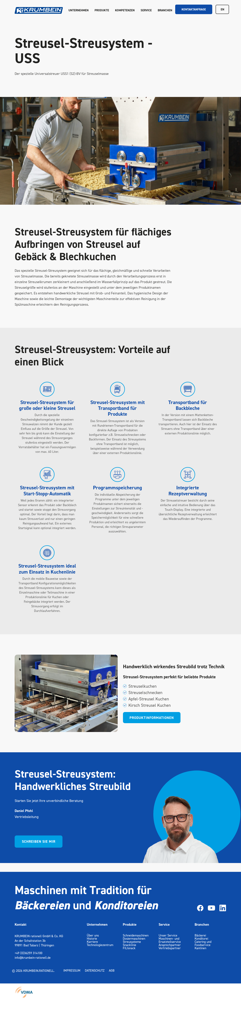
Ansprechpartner (170, 945)
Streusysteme (132, 942)
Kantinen (200, 948)
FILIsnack (129, 948)
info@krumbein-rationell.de (33, 957)
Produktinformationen (151, 717)
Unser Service (168, 935)
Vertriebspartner (170, 948)
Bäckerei (200, 935)
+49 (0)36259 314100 (28, 953)
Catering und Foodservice (203, 943)
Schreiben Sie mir (38, 841)
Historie (92, 938)
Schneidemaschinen (136, 935)
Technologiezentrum (100, 945)
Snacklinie (129, 945)
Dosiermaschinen (134, 938)
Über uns (93, 935)
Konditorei (201, 938)
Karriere (92, 942)
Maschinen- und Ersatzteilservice (170, 940)
